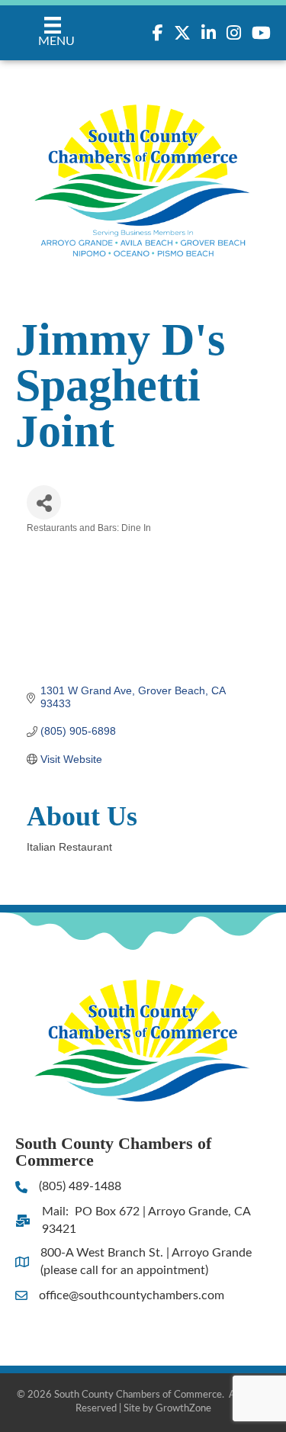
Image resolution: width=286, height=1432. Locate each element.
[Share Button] (44, 502)
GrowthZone (183, 1409)
